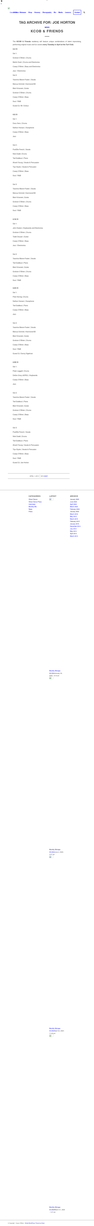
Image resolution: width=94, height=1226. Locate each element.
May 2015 (73, 516)
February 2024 (75, 509)
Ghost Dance (33, 499)
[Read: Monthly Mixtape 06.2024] (51, 500)
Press (31, 511)
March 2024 (74, 506)
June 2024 (73, 502)
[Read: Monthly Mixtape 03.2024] (51, 1036)
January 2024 (74, 511)
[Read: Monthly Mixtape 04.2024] (51, 857)
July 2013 (73, 529)
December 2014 (75, 526)
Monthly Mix (33, 506)
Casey (45, 476)
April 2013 (73, 533)
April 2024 (73, 504)
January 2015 (74, 524)
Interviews (32, 504)
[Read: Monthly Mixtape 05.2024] (51, 678)
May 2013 (73, 531)
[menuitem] (15, 12)
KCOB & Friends (47, 30)
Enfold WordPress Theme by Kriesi (34, 1223)
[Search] (84, 12)
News (47, 27)
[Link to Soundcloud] (81, 1223)
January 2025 (74, 499)
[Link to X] (77, 1223)
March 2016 (74, 514)
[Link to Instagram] (84, 1223)
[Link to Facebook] (74, 1223)
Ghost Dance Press (35, 502)
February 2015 (75, 521)
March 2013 (74, 536)
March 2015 (74, 519)
